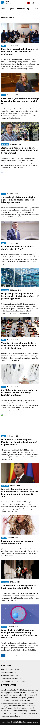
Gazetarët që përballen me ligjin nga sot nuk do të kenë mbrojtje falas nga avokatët (18, 200)
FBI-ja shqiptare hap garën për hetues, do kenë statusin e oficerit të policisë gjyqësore (20, 296)
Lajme (11, 9)
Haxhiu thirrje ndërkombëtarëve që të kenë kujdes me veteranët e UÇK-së (20, 101)
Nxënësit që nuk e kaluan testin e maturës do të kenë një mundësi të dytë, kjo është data (19, 345)
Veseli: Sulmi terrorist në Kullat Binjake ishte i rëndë (17, 248)
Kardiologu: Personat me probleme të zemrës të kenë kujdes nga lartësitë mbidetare (19, 393)
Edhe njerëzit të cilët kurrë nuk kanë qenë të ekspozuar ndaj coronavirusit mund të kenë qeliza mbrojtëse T (19, 634)
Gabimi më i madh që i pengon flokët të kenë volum (17, 542)
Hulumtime (20, 9)
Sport (29, 9)
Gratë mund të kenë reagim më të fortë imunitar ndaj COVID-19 (18, 586)
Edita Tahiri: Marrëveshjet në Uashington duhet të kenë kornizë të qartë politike (19, 442)
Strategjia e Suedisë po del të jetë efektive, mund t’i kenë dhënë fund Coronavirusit (19, 150)
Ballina (4, 9)
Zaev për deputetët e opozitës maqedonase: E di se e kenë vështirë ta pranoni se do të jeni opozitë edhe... (19, 493)
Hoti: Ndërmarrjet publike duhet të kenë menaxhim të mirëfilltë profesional (19, 51)
